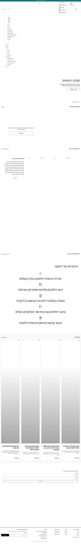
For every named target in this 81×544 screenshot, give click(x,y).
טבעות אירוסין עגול (10, 31)
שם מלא (76, 473)
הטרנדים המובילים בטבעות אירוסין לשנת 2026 (11, 447)
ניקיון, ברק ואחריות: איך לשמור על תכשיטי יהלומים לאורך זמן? (71, 447)
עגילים (8, 24)
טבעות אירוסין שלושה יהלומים (12, 34)
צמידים (8, 25)
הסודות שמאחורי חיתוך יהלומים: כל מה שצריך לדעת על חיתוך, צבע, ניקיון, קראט (50, 448)
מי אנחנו (9, 20)
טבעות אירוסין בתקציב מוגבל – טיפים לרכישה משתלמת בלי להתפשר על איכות (31, 448)
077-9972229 (4, 9)
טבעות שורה (9, 28)
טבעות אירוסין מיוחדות (10, 36)
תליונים (8, 27)
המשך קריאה (76, 458)
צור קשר (9, 17)
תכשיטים (9, 22)
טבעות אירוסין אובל (10, 33)
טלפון (77, 477)
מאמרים (9, 19)
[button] (40, 42)
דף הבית (9, 39)
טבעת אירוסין (10, 30)
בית (77, 101)
